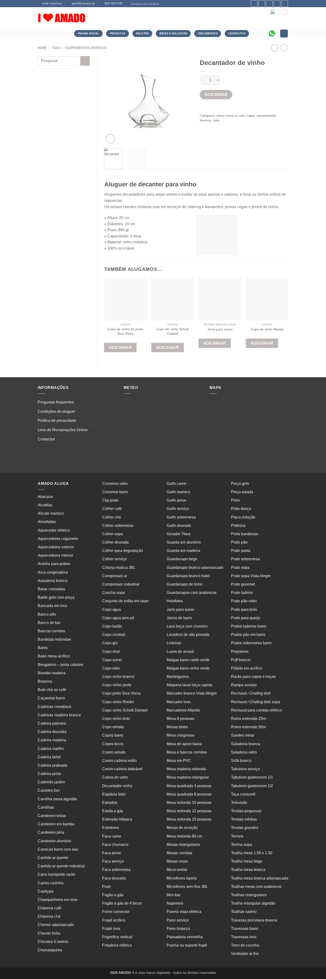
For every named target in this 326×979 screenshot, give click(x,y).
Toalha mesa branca (248, 870)
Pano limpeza (178, 929)
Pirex (235, 500)
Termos (237, 836)
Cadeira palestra (52, 723)
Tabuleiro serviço (245, 769)
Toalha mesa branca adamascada (259, 878)
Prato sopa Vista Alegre (251, 576)
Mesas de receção (182, 828)
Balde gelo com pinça (56, 597)
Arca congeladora (53, 572)
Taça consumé (243, 794)
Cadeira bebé (49, 757)
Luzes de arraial (180, 651)
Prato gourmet (243, 584)
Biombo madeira (52, 673)
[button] (110, 138)
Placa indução (243, 517)
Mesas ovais (177, 861)
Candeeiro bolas (52, 816)
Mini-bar (173, 895)
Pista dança (241, 509)
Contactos (46, 439)
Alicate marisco (51, 513)
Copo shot (111, 651)
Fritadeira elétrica (117, 945)
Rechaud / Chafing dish (251, 693)
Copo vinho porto (116, 685)
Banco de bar (49, 623)
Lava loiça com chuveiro (187, 626)
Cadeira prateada (52, 765)
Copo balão (112, 626)
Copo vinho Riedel (118, 702)
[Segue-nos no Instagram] (261, 3)
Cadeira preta (49, 774)
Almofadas (47, 522)
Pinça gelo (240, 484)
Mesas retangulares (183, 845)
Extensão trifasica (117, 819)
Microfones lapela (182, 878)
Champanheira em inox (57, 900)
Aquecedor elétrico (54, 530)
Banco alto (47, 614)
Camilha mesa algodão (57, 799)
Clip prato (110, 500)
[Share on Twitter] (213, 131)
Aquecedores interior (55, 555)
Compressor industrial (120, 584)
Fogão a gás (112, 895)
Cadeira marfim (51, 749)
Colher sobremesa (117, 526)
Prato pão (239, 542)
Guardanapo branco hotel (188, 576)
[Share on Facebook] (204, 131)
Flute (106, 887)
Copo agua (111, 609)
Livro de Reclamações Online (63, 430)
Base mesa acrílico (54, 656)
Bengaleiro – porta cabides (60, 665)
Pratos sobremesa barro (251, 643)
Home (42, 48)
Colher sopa (112, 534)
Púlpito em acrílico (246, 668)
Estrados (109, 803)
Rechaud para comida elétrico (256, 710)
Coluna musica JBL (118, 567)
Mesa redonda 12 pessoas (189, 811)
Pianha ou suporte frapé (187, 945)
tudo (56, 48)
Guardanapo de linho (184, 584)
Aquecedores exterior (56, 547)
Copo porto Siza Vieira (121, 693)
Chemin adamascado (56, 925)
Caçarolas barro (51, 698)
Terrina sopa (241, 845)
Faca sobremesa (116, 870)
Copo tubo (111, 668)
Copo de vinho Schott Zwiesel (172, 331)
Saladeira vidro (244, 752)
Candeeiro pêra (51, 832)
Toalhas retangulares (249, 895)
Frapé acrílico (113, 920)
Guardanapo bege (182, 559)
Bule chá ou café (52, 690)
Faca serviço (113, 861)
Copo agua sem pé (118, 618)
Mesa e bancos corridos (187, 752)
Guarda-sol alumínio (184, 542)
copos (251, 115)
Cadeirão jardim (51, 782)
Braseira (45, 681)
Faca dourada (114, 878)
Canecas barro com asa (58, 849)
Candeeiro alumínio (54, 841)
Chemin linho (49, 933)
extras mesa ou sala (230, 115)
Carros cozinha (50, 883)
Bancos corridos (51, 631)
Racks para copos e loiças (253, 677)
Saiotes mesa (242, 735)
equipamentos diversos (86, 48)
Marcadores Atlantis (183, 710)
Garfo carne (176, 484)
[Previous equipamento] (284, 48)
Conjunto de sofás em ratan (125, 601)
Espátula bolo (114, 794)
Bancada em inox (52, 606)
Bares (43, 648)
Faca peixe (111, 853)
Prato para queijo (245, 618)
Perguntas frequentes (56, 402)
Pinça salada (242, 492)
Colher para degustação (122, 551)
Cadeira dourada (52, 732)
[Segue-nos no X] (269, 3)
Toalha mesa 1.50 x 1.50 (251, 853)
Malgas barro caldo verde (188, 660)
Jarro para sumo (219, 329)
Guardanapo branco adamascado (195, 567)
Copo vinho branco (118, 677)
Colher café (112, 509)
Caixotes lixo (49, 790)
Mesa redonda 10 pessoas (189, 803)
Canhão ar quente (53, 858)
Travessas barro (244, 929)
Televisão (239, 803)
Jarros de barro (179, 618)
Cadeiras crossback (54, 707)
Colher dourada (115, 542)
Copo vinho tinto (116, 719)
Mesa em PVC (179, 761)
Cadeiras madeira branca (59, 715)
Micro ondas (177, 870)
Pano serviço (178, 920)
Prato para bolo (244, 609)
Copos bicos (112, 744)
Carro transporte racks (56, 874)
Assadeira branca (53, 581)
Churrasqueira (50, 950)
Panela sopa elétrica (184, 912)
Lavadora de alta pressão (188, 635)
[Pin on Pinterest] (230, 131)
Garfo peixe (176, 500)
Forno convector (116, 912)
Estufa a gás (112, 811)
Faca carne (111, 836)
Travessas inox (244, 937)
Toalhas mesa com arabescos (256, 887)
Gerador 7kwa (178, 534)
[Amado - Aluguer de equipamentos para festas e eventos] (61, 18)
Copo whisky (113, 727)
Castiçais (45, 891)
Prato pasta (240, 551)
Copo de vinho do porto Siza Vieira (125, 331)
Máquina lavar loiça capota (189, 685)
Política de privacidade (57, 421)
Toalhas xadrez (244, 912)
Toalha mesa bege (246, 861)
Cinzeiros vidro (115, 484)
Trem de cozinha (245, 945)
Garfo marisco (178, 492)
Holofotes (175, 601)
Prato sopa (240, 567)
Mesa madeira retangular (188, 777)
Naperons (175, 903)
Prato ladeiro (242, 593)
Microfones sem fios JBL (187, 887)
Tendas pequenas (246, 811)
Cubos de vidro (115, 777)
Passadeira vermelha (185, 937)
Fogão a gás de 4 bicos (122, 903)
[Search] (284, 33)
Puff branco (240, 660)
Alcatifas (45, 505)
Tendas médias (244, 819)
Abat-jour (45, 497)
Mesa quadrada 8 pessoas (189, 794)
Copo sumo (112, 660)
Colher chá (111, 517)
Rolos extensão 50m (248, 727)
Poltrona (238, 526)
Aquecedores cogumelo (58, 539)
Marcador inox (179, 702)
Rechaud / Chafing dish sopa (255, 702)
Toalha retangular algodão (253, 903)
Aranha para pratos (54, 564)
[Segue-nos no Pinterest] (276, 3)
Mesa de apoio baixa (184, 744)
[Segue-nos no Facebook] (254, 3)
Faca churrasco (115, 845)
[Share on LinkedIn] (238, 131)
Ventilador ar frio (245, 954)
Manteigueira (178, 677)
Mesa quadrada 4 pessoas (189, 786)
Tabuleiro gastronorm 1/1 (252, 777)
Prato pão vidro (244, 601)
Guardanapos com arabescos (191, 593)
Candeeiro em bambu (56, 824)
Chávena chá (49, 916)
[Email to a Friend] (221, 131)
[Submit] (85, 60)
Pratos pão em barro (248, 635)
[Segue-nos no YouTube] (284, 3)
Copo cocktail (113, 635)
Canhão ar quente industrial (61, 866)
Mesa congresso (181, 735)
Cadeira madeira (52, 740)
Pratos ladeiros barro (248, 626)
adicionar (216, 95)
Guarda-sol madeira (183, 551)
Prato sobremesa (245, 559)
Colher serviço (114, 559)
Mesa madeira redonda (186, 769)
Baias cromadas (51, 589)
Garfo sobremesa (181, 517)
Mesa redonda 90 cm (184, 836)
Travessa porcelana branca (254, 920)
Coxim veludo (114, 752)
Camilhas (46, 807)
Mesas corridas (179, 853)
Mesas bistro (177, 727)
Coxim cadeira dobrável (122, 769)
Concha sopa (113, 593)
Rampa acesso (244, 685)
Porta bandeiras (244, 534)
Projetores (239, 651)
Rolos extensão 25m (248, 719)
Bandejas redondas (54, 639)
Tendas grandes (244, 828)
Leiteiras (174, 643)
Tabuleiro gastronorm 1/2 (252, 786)
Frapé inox (111, 929)
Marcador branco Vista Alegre (192, 693)
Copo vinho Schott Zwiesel (125, 710)
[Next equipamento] (274, 48)
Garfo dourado (179, 526)
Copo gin (110, 643)
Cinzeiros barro (115, 492)
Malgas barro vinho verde (188, 668)
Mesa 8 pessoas (180, 719)
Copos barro (112, 735)
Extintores (110, 828)
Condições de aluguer (56, 411)
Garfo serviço (178, 509)
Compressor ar (114, 576)
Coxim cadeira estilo (119, 761)
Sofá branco (241, 761)
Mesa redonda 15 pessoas (189, 819)
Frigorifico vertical (117, 937)
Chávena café (49, 908)
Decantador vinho (117, 786)
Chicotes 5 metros (53, 942)
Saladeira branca (245, 744)
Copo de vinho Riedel (267, 329)
